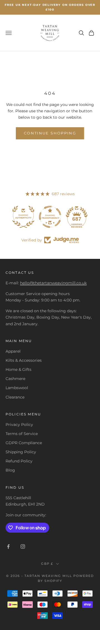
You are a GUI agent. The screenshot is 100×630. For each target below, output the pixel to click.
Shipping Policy (21, 451)
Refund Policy (19, 461)
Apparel (13, 351)
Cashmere (15, 378)
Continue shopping (50, 133)
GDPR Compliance (24, 442)
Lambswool (17, 387)
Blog (10, 470)
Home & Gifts (18, 369)
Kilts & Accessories (24, 360)
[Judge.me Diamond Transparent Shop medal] (50, 217)
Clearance (15, 397)
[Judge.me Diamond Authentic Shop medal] (23, 217)
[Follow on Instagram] (23, 546)
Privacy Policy (19, 424)
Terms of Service (22, 433)
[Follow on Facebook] (8, 546)
